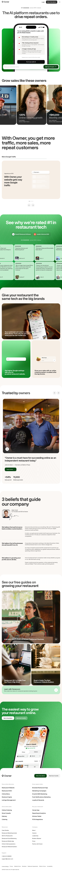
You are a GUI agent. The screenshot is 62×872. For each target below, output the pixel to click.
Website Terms (17, 866)
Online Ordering (7, 810)
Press (33, 841)
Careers (34, 833)
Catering (4, 819)
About (33, 830)
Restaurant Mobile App (8, 841)
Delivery (4, 816)
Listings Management (9, 800)
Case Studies (5, 830)
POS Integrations (37, 819)
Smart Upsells (6, 813)
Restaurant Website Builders (9, 846)
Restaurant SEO (7, 791)
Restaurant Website (8, 788)
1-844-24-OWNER (6, 856)
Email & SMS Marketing (39, 794)
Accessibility (49, 866)
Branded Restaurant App (40, 788)
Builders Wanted (36, 838)
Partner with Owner (37, 844)
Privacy (11, 866)
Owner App (35, 810)
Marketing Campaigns (39, 791)
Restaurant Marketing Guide (9, 833)
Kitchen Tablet (36, 816)
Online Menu (6, 794)
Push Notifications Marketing (41, 797)
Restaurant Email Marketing (9, 838)
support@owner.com (7, 859)
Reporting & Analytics (39, 813)
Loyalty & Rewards (38, 800)
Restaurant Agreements (33, 866)
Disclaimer (24, 866)
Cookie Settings (5, 866)
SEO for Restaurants (7, 835)
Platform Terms (42, 866)
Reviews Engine (7, 797)
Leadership (35, 835)
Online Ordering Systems (8, 844)
